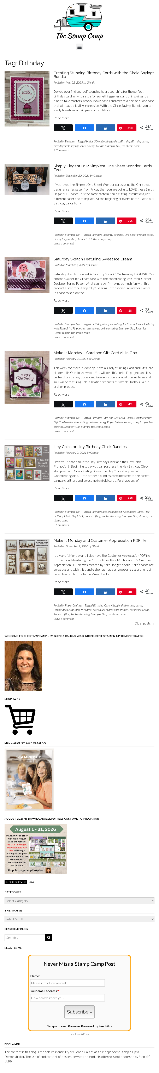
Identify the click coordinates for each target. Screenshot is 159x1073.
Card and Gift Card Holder (117, 417)
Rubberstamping (111, 516)
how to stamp (83, 609)
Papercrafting (92, 516)
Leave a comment (64, 243)
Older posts (144, 623)
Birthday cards (139, 141)
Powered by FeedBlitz (96, 1026)
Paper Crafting (73, 605)
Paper (110, 422)
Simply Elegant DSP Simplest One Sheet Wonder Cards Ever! (103, 168)
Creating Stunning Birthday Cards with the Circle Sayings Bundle (104, 75)
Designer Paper (143, 417)
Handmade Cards (133, 511)
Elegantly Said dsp (112, 234)
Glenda (91, 82)
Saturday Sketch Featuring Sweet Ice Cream (93, 259)
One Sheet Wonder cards (139, 234)
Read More (61, 118)
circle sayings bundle (92, 146)
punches (81, 328)
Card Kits (109, 605)
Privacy (86, 1034)
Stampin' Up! (112, 146)
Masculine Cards (139, 609)
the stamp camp (131, 146)
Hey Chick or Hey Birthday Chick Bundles (90, 447)
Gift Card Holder (63, 422)
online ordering (97, 422)
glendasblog (115, 324)
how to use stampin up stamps (110, 609)
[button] (79, 47)
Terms (78, 1034)
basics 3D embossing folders (102, 141)
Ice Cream (129, 324)
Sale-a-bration (123, 422)
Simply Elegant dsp (64, 239)
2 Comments (61, 150)
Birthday (70, 141)
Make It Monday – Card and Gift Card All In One (95, 353)
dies (104, 324)
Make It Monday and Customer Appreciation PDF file (100, 540)
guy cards (136, 605)
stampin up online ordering (102, 328)
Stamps (85, 426)
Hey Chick (77, 516)
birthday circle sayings (66, 146)
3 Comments (61, 525)
